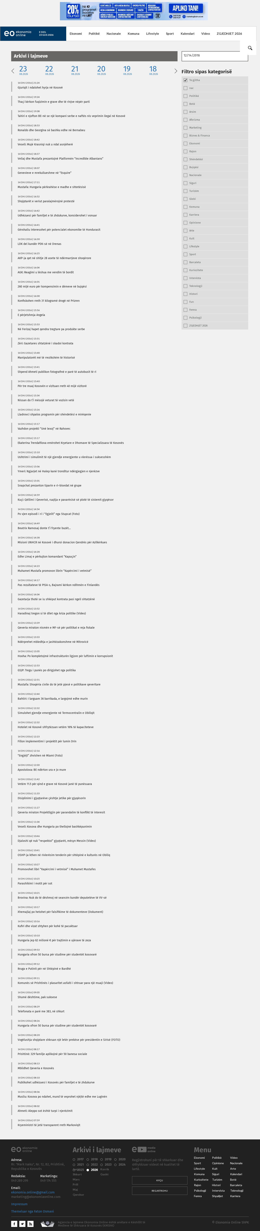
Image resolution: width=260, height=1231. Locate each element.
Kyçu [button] (159, 1180)
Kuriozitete (201, 1179)
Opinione (218, 1163)
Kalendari (187, 33)
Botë (233, 1179)
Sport (170, 33)
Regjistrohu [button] (160, 1190)
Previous (13, 70)
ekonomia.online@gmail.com (33, 1192)
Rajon (197, 1185)
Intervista (218, 1190)
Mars (76, 1179)
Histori (216, 1185)
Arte (233, 1168)
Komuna (133, 33)
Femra (198, 1196)
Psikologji (200, 1190)
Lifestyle (152, 33)
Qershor (78, 1194)
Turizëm (217, 1179)
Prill (75, 1184)
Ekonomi (76, 33)
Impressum (19, 1204)
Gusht (104, 1174)
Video (205, 33)
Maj (75, 1189)
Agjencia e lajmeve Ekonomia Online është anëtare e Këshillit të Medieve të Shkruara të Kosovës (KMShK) (101, 1224)
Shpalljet (217, 1196)
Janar (76, 1169)
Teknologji (236, 1190)
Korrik (104, 1169)
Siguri (215, 1174)
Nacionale (114, 33)
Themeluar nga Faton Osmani (32, 1211)
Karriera (235, 1196)
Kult (215, 1168)
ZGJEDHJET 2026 (229, 33)
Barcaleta (236, 1185)
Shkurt (77, 1174)
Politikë (94, 33)
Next (176, 70)
